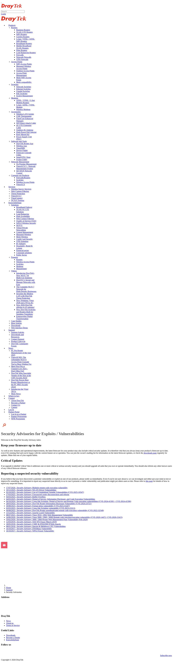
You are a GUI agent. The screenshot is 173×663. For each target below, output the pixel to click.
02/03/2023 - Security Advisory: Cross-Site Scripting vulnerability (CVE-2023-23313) (40, 508)
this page (149, 481)
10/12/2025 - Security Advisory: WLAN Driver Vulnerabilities (31, 490)
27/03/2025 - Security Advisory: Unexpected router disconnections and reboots (37, 494)
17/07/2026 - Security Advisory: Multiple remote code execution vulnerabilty (37, 488)
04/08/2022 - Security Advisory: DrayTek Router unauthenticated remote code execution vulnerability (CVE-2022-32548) (55, 510)
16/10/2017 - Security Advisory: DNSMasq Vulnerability (29, 529)
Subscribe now (166, 655)
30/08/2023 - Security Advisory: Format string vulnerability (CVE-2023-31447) (38, 506)
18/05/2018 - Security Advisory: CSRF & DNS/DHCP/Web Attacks (33, 524)
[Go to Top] (1, 2)
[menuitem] (10, 25)
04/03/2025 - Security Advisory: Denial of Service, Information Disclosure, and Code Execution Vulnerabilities (50, 499)
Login (3, 14)
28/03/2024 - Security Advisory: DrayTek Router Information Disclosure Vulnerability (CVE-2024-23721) (48, 504)
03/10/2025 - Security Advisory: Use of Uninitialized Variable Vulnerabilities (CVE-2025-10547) (45, 492)
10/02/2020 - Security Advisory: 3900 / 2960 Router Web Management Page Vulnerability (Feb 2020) (47, 519)
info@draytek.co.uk (9, 609)
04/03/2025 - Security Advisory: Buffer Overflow (26, 497)
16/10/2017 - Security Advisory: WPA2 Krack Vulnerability (30, 531)
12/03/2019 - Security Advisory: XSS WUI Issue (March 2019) (31, 522)
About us (9, 623)
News (8, 621)
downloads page (150, 453)
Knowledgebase (12, 640)
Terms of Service (13, 625)
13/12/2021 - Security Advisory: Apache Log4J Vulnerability (30, 513)
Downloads (10, 635)
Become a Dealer (13, 637)
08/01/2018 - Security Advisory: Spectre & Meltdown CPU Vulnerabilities (36, 526)
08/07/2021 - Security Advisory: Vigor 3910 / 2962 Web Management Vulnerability (39, 515)
